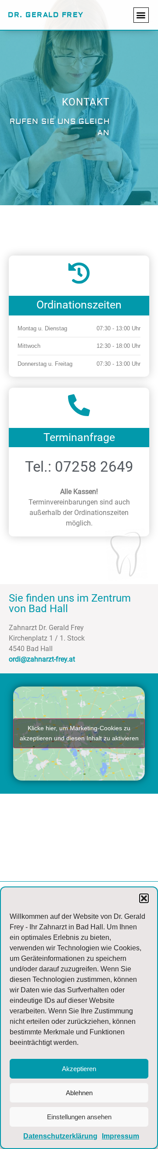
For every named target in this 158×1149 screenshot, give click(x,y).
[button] (144, 898)
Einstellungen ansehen (79, 1117)
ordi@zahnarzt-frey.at (42, 659)
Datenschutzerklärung (60, 1136)
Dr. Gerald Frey (46, 15)
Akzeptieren (79, 1068)
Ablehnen (79, 1092)
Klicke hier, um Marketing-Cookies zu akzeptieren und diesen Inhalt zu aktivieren (79, 733)
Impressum (120, 1136)
